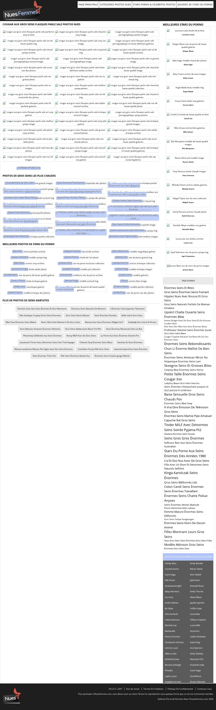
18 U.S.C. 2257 (115, 688)
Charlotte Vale (197, 664)
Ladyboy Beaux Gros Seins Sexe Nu (181, 383)
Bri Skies (169, 608)
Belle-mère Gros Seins (132, 315)
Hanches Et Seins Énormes (129, 342)
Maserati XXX (196, 659)
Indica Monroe (172, 619)
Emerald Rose (197, 585)
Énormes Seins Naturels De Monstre (88, 308)
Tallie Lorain (171, 653)
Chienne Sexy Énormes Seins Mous (96, 342)
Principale (23, 10)
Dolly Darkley (196, 653)
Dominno (194, 631)
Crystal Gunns (172, 568)
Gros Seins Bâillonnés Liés (180, 482)
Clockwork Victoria (174, 642)
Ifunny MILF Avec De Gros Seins (81, 335)
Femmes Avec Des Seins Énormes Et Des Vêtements (42, 308)
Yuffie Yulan (196, 608)
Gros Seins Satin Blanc (175, 333)
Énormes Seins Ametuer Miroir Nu (186, 357)
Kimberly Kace (172, 659)
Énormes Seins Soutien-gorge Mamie (112, 355)
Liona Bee (195, 614)
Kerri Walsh (195, 574)
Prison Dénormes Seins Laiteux (179, 508)
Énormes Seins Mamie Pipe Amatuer (188, 416)
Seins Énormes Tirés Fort (44, 355)
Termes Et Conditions (153, 688)
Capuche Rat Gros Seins (179, 420)
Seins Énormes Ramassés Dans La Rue (124, 328)
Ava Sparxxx (196, 647)
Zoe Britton (195, 676)
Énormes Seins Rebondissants (187, 343)
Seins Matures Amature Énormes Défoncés (40, 328)
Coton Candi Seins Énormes (184, 487)
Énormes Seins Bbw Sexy (178, 403)
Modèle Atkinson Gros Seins (184, 545)
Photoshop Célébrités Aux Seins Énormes (42, 335)
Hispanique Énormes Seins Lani (182, 361)
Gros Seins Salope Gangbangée (179, 519)
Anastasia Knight (173, 585)
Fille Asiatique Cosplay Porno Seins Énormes (40, 315)
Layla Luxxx (171, 676)
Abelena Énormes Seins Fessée (179, 433)
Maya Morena (172, 591)
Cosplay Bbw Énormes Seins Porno (183, 369)
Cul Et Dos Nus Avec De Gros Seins (186, 461)
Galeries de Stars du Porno (195, 4)
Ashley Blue (170, 563)
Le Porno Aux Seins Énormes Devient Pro (120, 335)
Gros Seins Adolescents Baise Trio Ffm (83, 328)
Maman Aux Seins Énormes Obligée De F (104, 322)
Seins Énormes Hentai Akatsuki (181, 504)
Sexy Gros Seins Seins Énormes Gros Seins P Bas (188, 540)
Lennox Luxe (171, 647)
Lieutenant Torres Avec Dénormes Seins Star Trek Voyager (47, 342)
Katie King (195, 642)
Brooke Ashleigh (173, 664)
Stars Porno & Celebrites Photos (154, 4)
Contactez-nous (204, 688)
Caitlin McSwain (198, 636)
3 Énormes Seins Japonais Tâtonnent (127, 308)
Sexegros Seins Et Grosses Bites (187, 365)
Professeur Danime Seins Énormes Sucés (187, 330)
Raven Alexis (196, 568)
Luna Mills (195, 625)
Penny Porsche (172, 636)
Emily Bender (196, 563)
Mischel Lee (171, 625)
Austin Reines (171, 602)
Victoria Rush (171, 614)
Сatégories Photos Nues (115, 4)
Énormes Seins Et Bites (179, 288)
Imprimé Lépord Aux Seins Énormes (130, 349)
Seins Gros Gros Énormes (184, 438)
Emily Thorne (196, 591)
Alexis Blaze (195, 597)
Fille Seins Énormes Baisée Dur (75, 355)
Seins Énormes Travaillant (181, 491)
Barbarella (170, 631)
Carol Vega (170, 574)
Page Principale (88, 4)
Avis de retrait (132, 688)
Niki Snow (170, 580)
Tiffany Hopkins (198, 619)
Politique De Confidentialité (180, 688)
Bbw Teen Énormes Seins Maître (21, 322)
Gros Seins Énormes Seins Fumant (186, 292)
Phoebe (169, 670)
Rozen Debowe (197, 681)
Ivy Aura (169, 597)
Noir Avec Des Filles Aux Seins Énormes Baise (185, 326)
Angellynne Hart (173, 681)
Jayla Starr (195, 580)
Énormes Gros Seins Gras (176, 548)
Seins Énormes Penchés (105, 315)
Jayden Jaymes (197, 602)
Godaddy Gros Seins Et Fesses (142, 322)
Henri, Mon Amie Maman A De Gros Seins (60, 322)
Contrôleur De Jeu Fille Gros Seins (93, 349)
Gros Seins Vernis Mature (78, 315)
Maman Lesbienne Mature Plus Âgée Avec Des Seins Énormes (44, 349)
